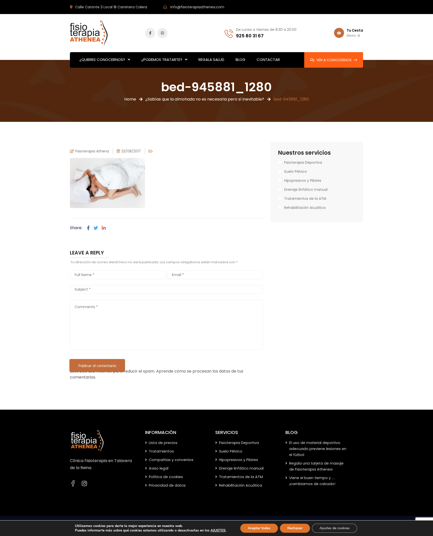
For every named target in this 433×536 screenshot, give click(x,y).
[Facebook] (88, 228)
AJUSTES (218, 530)
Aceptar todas (259, 528)
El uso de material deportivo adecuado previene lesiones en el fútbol (317, 448)
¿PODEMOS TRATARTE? (161, 59)
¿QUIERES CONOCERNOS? (102, 59)
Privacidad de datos (167, 485)
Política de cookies (166, 476)
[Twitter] (95, 228)
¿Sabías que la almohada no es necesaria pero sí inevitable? (204, 99)
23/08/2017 (131, 151)
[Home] (87, 441)
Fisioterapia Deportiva (303, 162)
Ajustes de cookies (334, 528)
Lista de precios (163, 442)
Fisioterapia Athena (92, 151)
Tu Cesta (355, 33)
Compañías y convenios (171, 459)
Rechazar (294, 528)
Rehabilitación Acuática (305, 207)
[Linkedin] (104, 228)
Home (130, 99)
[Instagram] (84, 483)
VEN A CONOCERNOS (334, 59)
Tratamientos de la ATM (305, 198)
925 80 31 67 (250, 36)
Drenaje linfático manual (306, 189)
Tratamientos (161, 451)
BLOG (240, 59)
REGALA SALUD (211, 59)
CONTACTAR (268, 59)
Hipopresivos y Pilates (302, 180)
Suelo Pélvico (295, 171)
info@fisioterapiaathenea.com (197, 7)
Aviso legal (158, 468)
